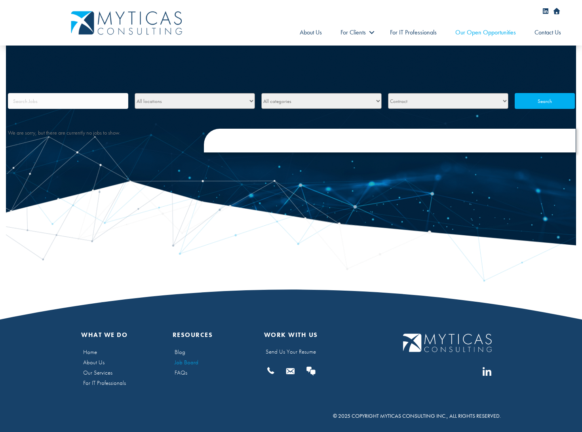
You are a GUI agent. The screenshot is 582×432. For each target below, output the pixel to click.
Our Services (97, 373)
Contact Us (547, 32)
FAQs (181, 373)
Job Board (186, 362)
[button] (371, 32)
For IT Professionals (413, 32)
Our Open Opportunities (485, 32)
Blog (180, 352)
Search (545, 101)
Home (90, 352)
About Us (311, 32)
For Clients (353, 32)
